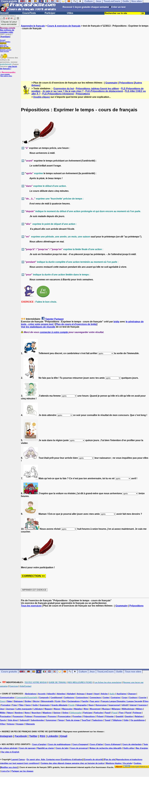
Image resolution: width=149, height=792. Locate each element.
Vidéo (126, 720)
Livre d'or (3, 45)
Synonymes (51, 720)
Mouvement (95, 709)
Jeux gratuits (5, 74)
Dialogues (18, 701)
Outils (119, 671)
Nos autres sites (6, 76)
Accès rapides (5, 41)
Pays (121, 713)
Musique (106, 709)
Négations (47, 713)
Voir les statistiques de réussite (38, 327)
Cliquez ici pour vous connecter (9, 22)
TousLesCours (105, 671)
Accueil (4, 13)
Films (145, 701)
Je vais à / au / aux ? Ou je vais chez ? (63, 91)
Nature (10, 713)
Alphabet (71, 694)
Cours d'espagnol (80, 744)
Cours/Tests (29, 13)
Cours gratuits (9, 671)
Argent (89, 694)
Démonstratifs (47, 701)
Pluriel (128, 713)
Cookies (137, 763)
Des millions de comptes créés (7, 30)
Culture (83, 671)
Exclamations (74, 701)
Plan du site (4, 46)
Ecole (57, 701)
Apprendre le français (33, 26)
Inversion (142, 705)
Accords (41, 694)
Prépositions (126, 82)
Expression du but (64, 88)
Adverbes (61, 694)
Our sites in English (10, 752)
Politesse (137, 713)
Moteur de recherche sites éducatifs (105, 748)
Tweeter (49, 319)
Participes (87, 713)
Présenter (109, 716)
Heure (91, 705)
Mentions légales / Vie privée (119, 763)
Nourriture (36, 713)
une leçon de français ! (8, 67)
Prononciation (64, 716)
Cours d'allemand (113, 744)
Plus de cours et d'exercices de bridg (76, 324)
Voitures (10, 724)
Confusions (69, 697)
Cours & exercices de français (63, 26)
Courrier (142, 697)
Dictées (28, 701)
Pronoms (52, 716)
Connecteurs (95, 697)
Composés (44, 697)
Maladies (78, 709)
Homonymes (101, 705)
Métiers (139, 709)
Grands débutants (59, 705)
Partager (59, 319)
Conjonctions (82, 697)
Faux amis (94, 701)
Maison (57, 709)
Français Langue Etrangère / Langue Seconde (121, 701)
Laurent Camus (18, 759)
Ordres (65, 713)
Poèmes (28, 716)
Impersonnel (114, 705)
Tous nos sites (133, 671)
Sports (3, 720)
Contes (106, 697)
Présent (100, 716)
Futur (14, 705)
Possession (18, 716)
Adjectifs (51, 694)
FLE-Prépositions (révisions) (58, 94)
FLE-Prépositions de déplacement (104, 91)
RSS (42, 736)
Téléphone (117, 720)
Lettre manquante (24, 709)
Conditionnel (56, 697)
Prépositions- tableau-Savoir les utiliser (97, 88)
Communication (7, 697)
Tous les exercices (31, 605)
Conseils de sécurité (93, 759)
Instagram (6, 736)
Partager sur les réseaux (22, 771)
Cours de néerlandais (132, 744)
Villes (2, 724)
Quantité (119, 716)
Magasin (48, 709)
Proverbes (77, 716)
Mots (86, 709)
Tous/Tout (85, 720)
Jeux (92, 671)
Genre (28, 705)
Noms (27, 713)
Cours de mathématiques (59, 744)
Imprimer (3, 43)
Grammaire (111, 82)
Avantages (5, 36)
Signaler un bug (5, 49)
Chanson (132, 694)
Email (63, 736)
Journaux (10, 709)
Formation (5, 705)
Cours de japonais (27, 748)
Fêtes (21, 705)
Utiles (70, 13)
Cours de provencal (79, 748)
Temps (61, 720)
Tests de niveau (73, 720)
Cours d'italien (96, 744)
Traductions (97, 720)
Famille (84, 701)
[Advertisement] (85, 52)
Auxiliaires (121, 694)
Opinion (57, 713)
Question (129, 716)
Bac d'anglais (142, 748)
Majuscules (67, 709)
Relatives (139, 716)
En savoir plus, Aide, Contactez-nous (43, 759)
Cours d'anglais (39, 744)
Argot (96, 694)
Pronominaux (40, 716)
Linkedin (52, 736)
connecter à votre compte (54, 332)
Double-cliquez (41, 97)
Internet (133, 705)
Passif (107, 713)
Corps (124, 697)
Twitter (33, 736)
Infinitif (125, 705)
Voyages (20, 724)
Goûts (35, 705)
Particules (98, 713)
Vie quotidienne (137, 720)
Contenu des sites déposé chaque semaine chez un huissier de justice (72, 763)
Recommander (5, 48)
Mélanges (116, 709)
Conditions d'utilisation (71, 759)
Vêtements (30, 724)
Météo (2, 713)
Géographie (81, 705)
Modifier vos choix (9, 767)
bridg (116, 321)
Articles (104, 694)
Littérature (38, 709)
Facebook (21, 736)
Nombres (19, 713)
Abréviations (30, 694)
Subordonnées (37, 720)
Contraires (115, 697)
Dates (9, 701)
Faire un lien (4, 51)
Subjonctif (24, 720)
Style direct (13, 720)
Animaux (81, 694)
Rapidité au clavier (45, 748)
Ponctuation (5, 716)
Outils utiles (128, 748)
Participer (50, 13)
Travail (107, 720)
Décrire (36, 701)
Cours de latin (62, 748)
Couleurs (133, 697)
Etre (64, 701)
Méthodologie (128, 709)
